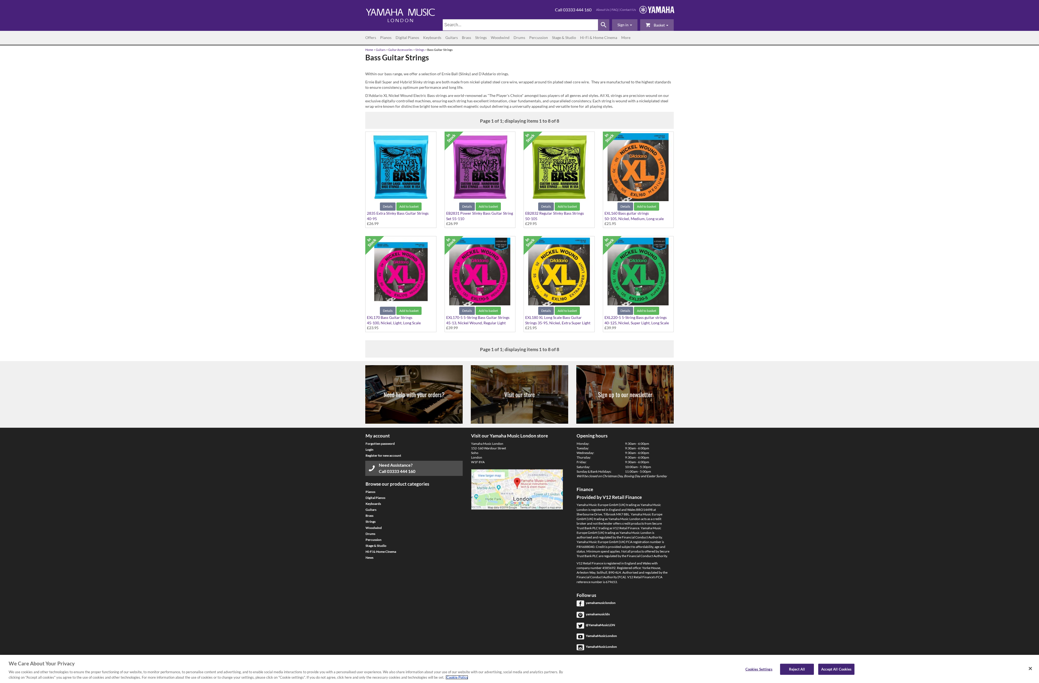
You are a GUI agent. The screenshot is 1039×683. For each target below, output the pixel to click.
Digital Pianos (407, 37)
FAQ (614, 10)
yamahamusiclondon (601, 603)
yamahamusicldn (598, 614)
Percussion (538, 37)
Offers (370, 37)
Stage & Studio (564, 37)
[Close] (1030, 669)
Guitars (451, 37)
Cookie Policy (457, 677)
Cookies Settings (758, 669)
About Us (602, 10)
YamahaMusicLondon (601, 636)
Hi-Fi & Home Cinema (598, 37)
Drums (519, 37)
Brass (466, 37)
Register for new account (383, 455)
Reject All (797, 669)
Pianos (386, 37)
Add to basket (409, 206)
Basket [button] (659, 25)
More (625, 37)
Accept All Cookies (836, 669)
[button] (624, 25)
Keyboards (432, 37)
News (369, 557)
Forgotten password (380, 444)
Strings (481, 37)
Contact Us (628, 10)
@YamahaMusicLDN (600, 625)
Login (369, 449)
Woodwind (500, 37)
